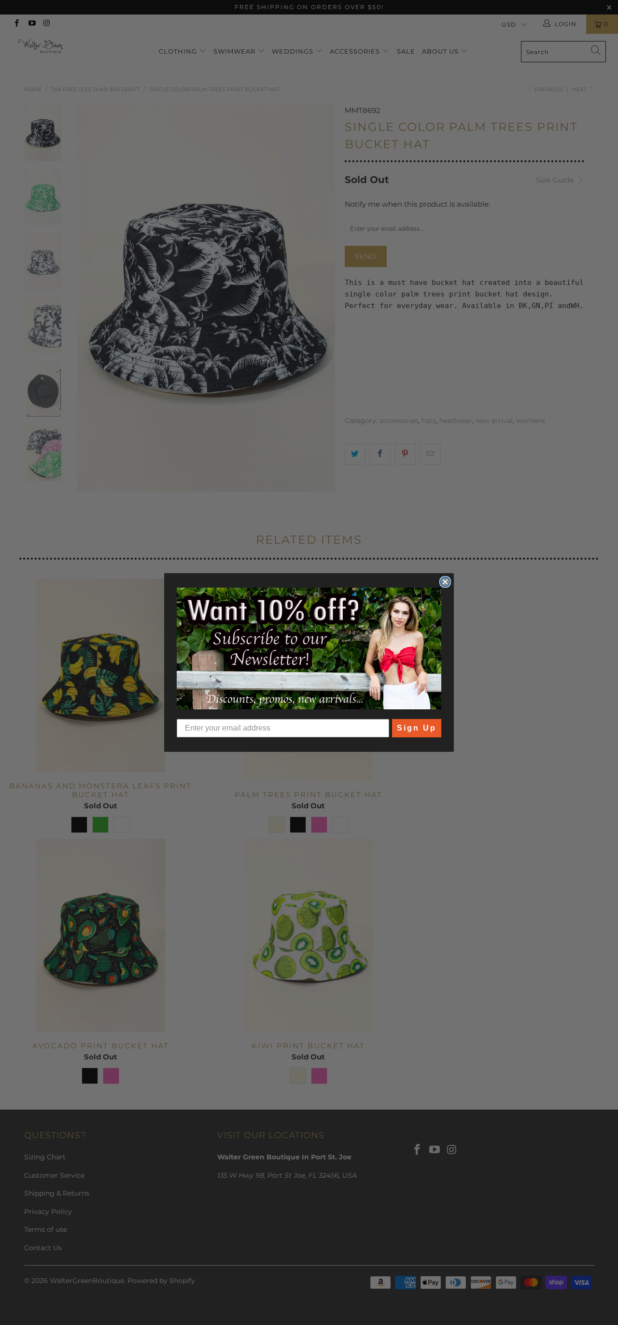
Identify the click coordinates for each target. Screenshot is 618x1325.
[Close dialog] (445, 582)
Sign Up (416, 728)
